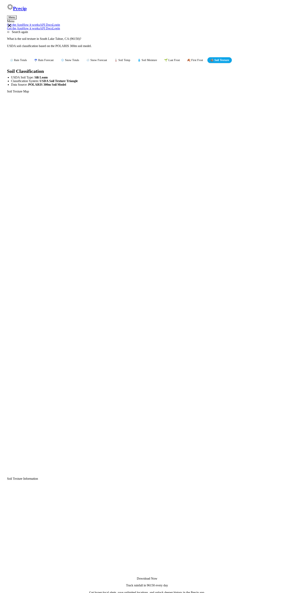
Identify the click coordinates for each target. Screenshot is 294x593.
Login (56, 24)
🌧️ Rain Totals (18, 60)
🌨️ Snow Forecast (96, 60)
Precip (20, 8)
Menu (12, 17)
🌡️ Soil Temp (122, 60)
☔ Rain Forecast (44, 60)
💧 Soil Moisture (147, 60)
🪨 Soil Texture (219, 60)
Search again (20, 32)
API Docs (46, 24)
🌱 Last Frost (172, 60)
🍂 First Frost (195, 60)
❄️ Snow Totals (70, 60)
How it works (31, 24)
